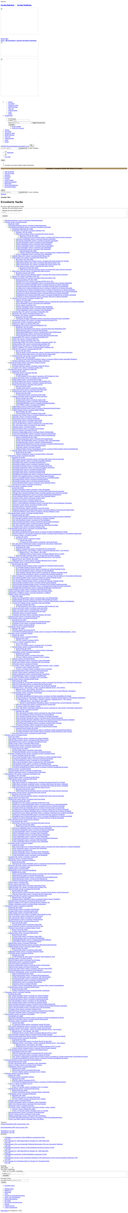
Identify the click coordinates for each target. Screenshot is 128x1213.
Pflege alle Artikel (17, 596)
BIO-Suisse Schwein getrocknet (61, 237)
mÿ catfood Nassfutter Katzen (56, 569)
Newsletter (11, 103)
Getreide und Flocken (45, 383)
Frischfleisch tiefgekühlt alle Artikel (22, 229)
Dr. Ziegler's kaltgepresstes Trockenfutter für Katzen (72, 1056)
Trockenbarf (37, 545)
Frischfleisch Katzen (40, 741)
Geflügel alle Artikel (18, 845)
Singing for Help (13, 105)
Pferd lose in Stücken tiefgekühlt (58, 293)
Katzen (24, 735)
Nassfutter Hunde (37, 513)
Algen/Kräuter (35, 909)
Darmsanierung (43, 401)
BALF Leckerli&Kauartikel (50, 477)
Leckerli (29, 486)
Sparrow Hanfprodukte (46, 432)
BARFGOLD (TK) (47, 281)
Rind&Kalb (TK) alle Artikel (24, 327)
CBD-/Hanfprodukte (44, 977)
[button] (7, 156)
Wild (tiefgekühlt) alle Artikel (28, 251)
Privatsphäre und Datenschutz (13, 1202)
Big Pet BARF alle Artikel (20, 890)
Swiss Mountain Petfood (47, 483)
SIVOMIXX (41, 405)
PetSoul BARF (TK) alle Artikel (25, 357)
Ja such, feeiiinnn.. (33, 148)
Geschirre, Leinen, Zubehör (50, 665)
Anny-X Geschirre (46, 645)
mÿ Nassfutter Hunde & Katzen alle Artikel (28, 567)
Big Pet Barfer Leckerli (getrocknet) (61, 352)
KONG (32, 630)
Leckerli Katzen (36, 770)
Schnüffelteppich (41, 675)
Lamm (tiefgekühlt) (47, 242)
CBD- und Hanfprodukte (52, 440)
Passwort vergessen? (18, 128)
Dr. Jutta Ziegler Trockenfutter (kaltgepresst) (69, 708)
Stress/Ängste (38, 420)
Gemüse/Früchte (41, 980)
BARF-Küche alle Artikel (23, 452)
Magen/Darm (41, 445)
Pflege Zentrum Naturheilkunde (54, 985)
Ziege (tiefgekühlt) (46, 254)
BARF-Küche (38, 450)
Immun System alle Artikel (20, 929)
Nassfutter (35, 709)
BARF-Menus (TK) (44, 256)
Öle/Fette (34, 372)
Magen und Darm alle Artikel (24, 398)
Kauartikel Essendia (44, 481)
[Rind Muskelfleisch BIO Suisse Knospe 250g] (15, 1124)
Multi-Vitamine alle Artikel (24, 411)
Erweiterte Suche (6, 1180)
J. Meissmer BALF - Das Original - (61, 699)
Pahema (33, 427)
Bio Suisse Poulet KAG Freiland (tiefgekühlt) (70, 301)
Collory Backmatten (44, 489)
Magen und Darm (41, 396)
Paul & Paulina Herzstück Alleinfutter (59, 516)
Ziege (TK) (36, 340)
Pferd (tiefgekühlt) (45, 244)
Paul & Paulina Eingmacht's (50, 521)
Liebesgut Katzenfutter (46, 758)
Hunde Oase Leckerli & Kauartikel (57, 493)
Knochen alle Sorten (40, 865)
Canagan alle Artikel (22, 537)
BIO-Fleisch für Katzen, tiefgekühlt (57, 785)
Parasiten (34, 416)
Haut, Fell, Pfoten (41, 609)
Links (10, 112)
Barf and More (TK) (44, 344)
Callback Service (9, 1206)
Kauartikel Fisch (41, 462)
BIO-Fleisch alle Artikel (19, 780)
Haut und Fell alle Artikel (23, 386)
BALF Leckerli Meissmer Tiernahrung (60, 503)
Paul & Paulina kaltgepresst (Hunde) (54, 1036)
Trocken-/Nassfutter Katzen (46, 753)
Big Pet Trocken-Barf (48, 354)
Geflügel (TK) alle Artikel (23, 300)
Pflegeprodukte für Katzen (49, 599)
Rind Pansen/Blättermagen (53, 332)
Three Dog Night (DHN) (48, 433)
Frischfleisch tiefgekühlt (43, 227)
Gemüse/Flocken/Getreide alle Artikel (27, 728)
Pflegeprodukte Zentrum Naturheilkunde (66, 449)
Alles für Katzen (9, 173)
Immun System (35, 928)
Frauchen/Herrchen (36, 1060)
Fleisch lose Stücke (39, 799)
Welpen (10, 102)
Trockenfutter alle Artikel (23, 694)
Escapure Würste (41, 733)
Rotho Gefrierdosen (43, 361)
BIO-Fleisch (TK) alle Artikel (24, 259)
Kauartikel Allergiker (44, 461)
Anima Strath (41, 388)
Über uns (11, 109)
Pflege (28, 594)
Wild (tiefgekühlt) (45, 249)
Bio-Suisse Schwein (47, 234)
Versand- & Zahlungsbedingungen (14, 1195)
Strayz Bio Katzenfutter (50, 721)
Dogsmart (35, 664)
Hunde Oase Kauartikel (47, 476)
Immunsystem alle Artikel (23, 393)
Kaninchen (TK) (41, 315)
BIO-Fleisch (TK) (42, 257)
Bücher (32, 625)
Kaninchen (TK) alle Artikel (24, 317)
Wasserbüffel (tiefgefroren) (50, 838)
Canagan (34, 535)
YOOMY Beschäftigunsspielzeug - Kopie (63, 631)
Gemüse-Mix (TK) (42, 312)
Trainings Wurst (40, 498)
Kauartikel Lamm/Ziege (47, 467)
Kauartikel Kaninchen (45, 466)
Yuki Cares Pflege (41, 677)
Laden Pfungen (9, 180)
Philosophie (7, 183)
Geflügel (30, 843)
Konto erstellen (16, 126)
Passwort (11, 122)
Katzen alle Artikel (13, 736)
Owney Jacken (39, 672)
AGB (6, 1194)
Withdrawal (7, 1190)
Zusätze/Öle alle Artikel (19, 371)
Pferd (27, 868)
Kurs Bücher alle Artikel (19, 620)
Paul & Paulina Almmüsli (52, 555)
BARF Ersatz (34, 679)
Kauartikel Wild (40, 472)
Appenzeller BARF (40, 885)
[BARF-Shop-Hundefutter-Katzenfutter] (15, 146)
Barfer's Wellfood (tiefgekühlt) (60, 252)
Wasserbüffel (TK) (42, 337)
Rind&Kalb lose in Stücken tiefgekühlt (64, 295)
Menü (2, 160)
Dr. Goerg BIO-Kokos (46, 423)
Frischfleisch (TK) (34, 774)
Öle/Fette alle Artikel (22, 374)
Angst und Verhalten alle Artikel (25, 604)
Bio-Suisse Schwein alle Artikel (28, 235)
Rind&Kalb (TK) (41, 325)
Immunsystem (38, 391)
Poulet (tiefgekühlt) (47, 306)
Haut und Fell (38, 384)
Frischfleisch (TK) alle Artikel (17, 775)
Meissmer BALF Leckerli (56, 554)
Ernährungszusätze (46, 442)
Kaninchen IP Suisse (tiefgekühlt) (59, 318)
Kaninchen (31, 860)
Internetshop (4, 1210)
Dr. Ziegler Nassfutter (41, 997)
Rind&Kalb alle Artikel (19, 872)
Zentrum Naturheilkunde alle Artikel (26, 437)
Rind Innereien (43, 330)
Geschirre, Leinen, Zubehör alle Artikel (27, 667)
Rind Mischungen (45, 334)
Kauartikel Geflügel (43, 464)
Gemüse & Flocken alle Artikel (21, 364)
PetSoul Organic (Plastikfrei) (51, 899)
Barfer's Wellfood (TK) (47, 347)
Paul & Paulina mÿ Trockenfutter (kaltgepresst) (68, 533)
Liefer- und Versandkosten (12, 1197)
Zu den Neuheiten (24, 5)
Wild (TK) (35, 339)
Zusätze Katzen (36, 747)
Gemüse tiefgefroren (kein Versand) (61, 731)
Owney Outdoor (44, 657)
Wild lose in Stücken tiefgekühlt (58, 296)
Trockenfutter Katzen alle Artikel (21, 1051)
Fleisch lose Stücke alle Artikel (21, 801)
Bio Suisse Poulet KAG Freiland (59, 261)
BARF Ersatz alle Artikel (19, 681)
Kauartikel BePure (42, 479)
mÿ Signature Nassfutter (47, 518)
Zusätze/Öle (33, 369)
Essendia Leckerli (41, 505)
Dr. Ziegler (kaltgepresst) (44, 1026)
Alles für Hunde (9, 171)
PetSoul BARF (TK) (44, 356)
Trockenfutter (38, 692)
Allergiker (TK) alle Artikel (24, 232)
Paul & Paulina (39, 428)
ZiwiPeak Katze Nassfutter (53, 723)
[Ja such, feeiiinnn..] (23, 148)
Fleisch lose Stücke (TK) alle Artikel (26, 279)
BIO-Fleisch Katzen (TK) (52, 264)
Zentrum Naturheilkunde (47, 435)
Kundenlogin (8, 115)
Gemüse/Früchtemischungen (55, 444)
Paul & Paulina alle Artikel (20, 564)
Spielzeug (31, 626)
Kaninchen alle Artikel (18, 862)
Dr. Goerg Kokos (37, 916)
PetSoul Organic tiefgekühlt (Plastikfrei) (65, 359)
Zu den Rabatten (7, 5)
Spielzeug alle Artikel (18, 628)
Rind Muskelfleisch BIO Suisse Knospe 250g (14, 1127)
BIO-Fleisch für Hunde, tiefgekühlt (57, 784)
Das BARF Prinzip (10, 187)
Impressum (7, 1192)
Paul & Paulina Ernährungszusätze (56, 584)
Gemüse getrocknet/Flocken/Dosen (60, 730)
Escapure (34, 506)
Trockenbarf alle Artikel (23, 547)
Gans (34, 305)
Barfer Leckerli (39, 501)
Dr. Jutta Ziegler (40, 425)
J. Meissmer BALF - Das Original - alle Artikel (33, 701)
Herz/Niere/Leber (41, 389)
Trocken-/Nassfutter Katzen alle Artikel (23, 755)
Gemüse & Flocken (39, 362)
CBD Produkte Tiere (44, 381)
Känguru (30, 858)
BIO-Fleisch (33, 779)
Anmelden (5, 1175)
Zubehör (30, 633)
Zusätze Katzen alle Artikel (20, 748)
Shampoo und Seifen (44, 615)
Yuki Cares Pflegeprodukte (50, 598)
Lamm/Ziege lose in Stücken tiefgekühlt (65, 291)
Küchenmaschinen (42, 670)
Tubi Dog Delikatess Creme (50, 511)
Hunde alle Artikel (13, 224)
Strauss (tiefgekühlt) (47, 246)
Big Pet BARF (35, 889)
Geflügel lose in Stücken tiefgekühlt (61, 288)
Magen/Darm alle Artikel (19, 934)
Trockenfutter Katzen (44, 763)
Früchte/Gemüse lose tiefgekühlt (58, 286)
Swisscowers (37, 484)
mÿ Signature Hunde (40, 1002)
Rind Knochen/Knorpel (50, 335)
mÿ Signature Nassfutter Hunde (57, 572)
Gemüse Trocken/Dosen (43, 1028)
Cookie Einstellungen (10, 1207)
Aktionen (7, 175)
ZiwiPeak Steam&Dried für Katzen (57, 767)
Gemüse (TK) (38, 367)
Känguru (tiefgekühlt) (49, 239)
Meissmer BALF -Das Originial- (51, 557)
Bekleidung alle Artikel (22, 653)
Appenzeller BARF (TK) (48, 342)
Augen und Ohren (42, 608)
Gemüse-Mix (34, 857)
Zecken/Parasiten (37, 970)
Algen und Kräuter (42, 378)
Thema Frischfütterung (11, 185)
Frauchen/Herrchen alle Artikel (17, 1061)
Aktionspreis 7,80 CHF (8, 1131)
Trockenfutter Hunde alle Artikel (21, 530)
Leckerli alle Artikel (18, 488)
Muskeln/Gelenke (38, 951)
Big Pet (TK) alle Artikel (23, 350)
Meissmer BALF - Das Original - (59, 550)
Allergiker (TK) (40, 230)
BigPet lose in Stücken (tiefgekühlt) (61, 283)
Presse (10, 114)
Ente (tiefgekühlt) (45, 303)
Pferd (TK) (35, 323)
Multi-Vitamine (39, 410)
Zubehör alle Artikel (18, 635)
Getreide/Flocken (37, 919)
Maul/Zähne (37, 406)
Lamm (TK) (37, 322)
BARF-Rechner (13, 107)
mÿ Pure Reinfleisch (44, 520)
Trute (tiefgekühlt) (45, 247)
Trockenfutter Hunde (40, 528)
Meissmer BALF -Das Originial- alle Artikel (25, 559)
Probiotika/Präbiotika (48, 403)
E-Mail (10, 120)
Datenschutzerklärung (10, 1199)
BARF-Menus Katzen (42, 740)
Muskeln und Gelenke (45, 415)
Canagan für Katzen (51, 542)
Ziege (27, 884)
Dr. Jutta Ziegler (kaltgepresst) (53, 543)
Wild (26, 882)
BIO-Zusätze (37, 379)
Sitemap (6, 1204)
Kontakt (6, 178)
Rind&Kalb (32, 870)
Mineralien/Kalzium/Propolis (51, 408)
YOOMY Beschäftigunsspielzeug (56, 1082)
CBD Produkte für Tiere (51, 376)
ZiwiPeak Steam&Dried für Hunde (57, 532)
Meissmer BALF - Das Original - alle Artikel (32, 552)
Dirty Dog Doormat (43, 662)
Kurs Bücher (34, 618)
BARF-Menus (35, 777)
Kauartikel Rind (40, 471)
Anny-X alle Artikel (22, 643)
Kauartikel (31, 455)
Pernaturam (36, 418)
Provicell (34, 430)
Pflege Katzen (34, 743)
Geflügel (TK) (38, 298)
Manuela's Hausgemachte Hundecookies (62, 510)
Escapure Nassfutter (44, 523)
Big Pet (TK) (38, 349)
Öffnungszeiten (12, 110)
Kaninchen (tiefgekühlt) (51, 240)
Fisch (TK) (35, 276)
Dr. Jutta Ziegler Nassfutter (50, 525)
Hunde (24, 222)
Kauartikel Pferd (41, 469)
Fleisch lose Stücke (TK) (48, 278)
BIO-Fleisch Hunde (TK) (52, 262)
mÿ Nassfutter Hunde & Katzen (54, 565)
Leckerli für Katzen (43, 508)
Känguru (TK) (38, 313)
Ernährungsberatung (10, 182)
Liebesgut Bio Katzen (41, 999)
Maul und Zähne (41, 611)
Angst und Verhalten (44, 603)
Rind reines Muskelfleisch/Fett (57, 328)
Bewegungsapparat (47, 439)
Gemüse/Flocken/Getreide (49, 726)
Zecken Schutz (35, 616)
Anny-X (33, 642)
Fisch (27, 797)
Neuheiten (7, 177)
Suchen (5, 216)
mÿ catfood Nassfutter (41, 738)
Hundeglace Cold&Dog (43, 593)
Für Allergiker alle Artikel (19, 821)
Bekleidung (36, 652)
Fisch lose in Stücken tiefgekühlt (58, 284)
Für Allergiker (34, 819)
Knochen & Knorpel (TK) (49, 320)
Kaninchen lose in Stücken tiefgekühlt (63, 290)
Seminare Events (41, 623)
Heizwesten (40, 655)
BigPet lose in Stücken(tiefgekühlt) (56, 804)
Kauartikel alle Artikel (18, 457)
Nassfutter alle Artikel (22, 711)
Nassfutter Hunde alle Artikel (20, 515)
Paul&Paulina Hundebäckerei (52, 474)
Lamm (28, 867)
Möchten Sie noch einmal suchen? (12, 210)
